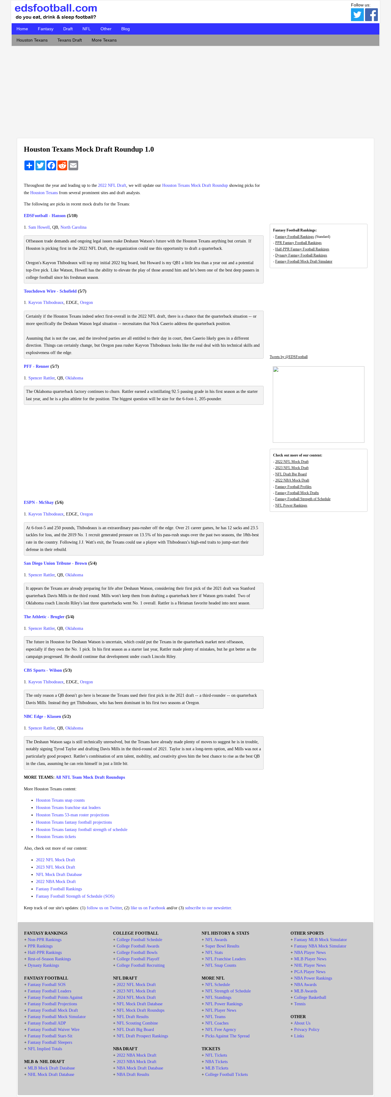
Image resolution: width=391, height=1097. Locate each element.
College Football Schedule (139, 939)
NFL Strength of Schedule (228, 991)
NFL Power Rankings (291, 505)
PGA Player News (309, 972)
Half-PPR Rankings (45, 952)
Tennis (299, 1004)
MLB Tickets (216, 1068)
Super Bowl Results (222, 946)
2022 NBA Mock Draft (56, 881)
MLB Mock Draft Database (51, 1068)
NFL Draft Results (132, 1016)
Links (299, 1036)
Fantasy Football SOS (47, 984)
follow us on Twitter (104, 908)
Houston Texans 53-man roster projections (72, 815)
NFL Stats (214, 952)
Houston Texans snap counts (60, 800)
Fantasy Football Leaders (49, 991)
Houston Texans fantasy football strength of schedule (81, 829)
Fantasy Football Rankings (59, 889)
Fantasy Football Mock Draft (53, 1010)
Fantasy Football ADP (47, 1023)
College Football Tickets (226, 1074)
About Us (302, 1023)
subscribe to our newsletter (208, 908)
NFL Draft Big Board (291, 474)
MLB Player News (310, 959)
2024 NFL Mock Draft (136, 997)
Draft (68, 28)
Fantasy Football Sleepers (50, 1042)
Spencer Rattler (41, 378)
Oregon (86, 302)
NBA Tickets (216, 1061)
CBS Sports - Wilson (43, 670)
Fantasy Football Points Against (55, 997)
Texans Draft (69, 40)
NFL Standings (218, 997)
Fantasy (45, 28)
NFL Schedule (217, 984)
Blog (125, 28)
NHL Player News (310, 965)
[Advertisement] (195, 90)
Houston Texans (32, 40)
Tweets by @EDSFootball (289, 357)
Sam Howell (39, 227)
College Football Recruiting (141, 965)
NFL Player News (220, 1010)
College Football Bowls (137, 952)
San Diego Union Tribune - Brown (55, 563)
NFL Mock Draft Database (59, 874)
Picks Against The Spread (227, 1036)
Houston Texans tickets (56, 836)
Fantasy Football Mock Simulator (57, 1016)
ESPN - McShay (39, 502)
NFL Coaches (216, 1023)
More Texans (104, 40)
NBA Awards (305, 984)
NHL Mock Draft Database (51, 1074)
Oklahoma (74, 378)
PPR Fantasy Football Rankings (298, 243)
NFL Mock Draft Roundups (140, 1010)
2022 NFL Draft (112, 185)
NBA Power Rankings (313, 978)
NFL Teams (215, 1016)
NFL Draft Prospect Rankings (142, 1036)
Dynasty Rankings (43, 965)
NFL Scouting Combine (137, 1023)
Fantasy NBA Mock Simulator (320, 946)
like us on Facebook (148, 908)
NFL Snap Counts (220, 965)
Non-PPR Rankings (44, 939)
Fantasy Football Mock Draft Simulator (303, 261)
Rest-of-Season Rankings (49, 959)
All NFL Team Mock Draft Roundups (90, 777)
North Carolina (73, 227)
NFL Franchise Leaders (225, 959)
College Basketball (310, 997)
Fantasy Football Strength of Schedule (303, 499)
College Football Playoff (138, 959)
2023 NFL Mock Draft (55, 867)
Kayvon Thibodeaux (46, 302)
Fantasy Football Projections (52, 1004)
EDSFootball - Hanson (45, 215)
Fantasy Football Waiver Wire (53, 1029)
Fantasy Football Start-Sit (50, 1036)
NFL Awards (216, 939)
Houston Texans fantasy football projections (74, 822)
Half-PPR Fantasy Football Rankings (302, 249)
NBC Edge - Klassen (42, 716)
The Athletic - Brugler (44, 617)
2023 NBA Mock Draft (136, 1061)
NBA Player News (310, 952)
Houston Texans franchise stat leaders (68, 807)
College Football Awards (138, 946)
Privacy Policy (307, 1029)
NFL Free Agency (220, 1029)
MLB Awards (305, 991)
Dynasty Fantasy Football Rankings (301, 255)
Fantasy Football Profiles (293, 487)
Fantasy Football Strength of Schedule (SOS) (75, 896)
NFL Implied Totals (45, 1049)
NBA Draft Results (133, 1074)
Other (105, 28)
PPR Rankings (40, 946)
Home (22, 28)
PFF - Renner (36, 366)
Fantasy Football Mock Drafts (297, 493)
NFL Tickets (216, 1055)
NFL (86, 28)
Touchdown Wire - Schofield (50, 291)
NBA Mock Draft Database (140, 1068)
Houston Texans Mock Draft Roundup (195, 185)
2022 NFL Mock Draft (55, 860)
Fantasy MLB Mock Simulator (320, 939)
